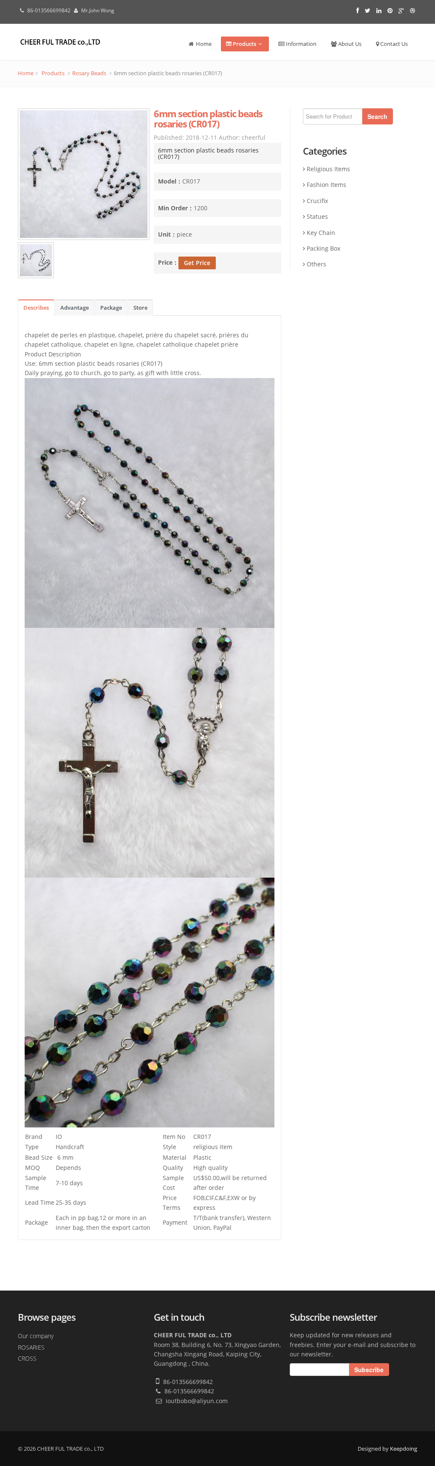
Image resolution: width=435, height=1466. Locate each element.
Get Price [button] (197, 263)
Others (316, 264)
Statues (317, 216)
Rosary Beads (89, 73)
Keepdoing (403, 1448)
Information (300, 44)
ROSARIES (31, 1347)
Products (244, 44)
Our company (36, 1336)
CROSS (27, 1358)
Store (140, 307)
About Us (349, 44)
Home (203, 44)
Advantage (74, 307)
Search (377, 116)
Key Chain (321, 233)
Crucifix (317, 201)
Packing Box (323, 248)
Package (111, 307)
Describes (36, 307)
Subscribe (369, 1369)
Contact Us (393, 44)
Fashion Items (326, 185)
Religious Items (328, 169)
